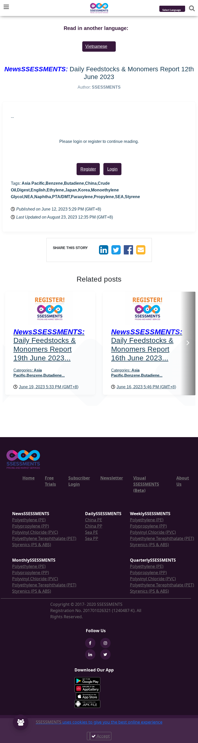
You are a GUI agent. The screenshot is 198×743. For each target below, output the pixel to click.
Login (112, 169)
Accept (103, 736)
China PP (93, 526)
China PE (93, 520)
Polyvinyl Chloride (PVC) (35, 532)
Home (28, 478)
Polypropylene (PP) (30, 526)
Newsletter (111, 478)
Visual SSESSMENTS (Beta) (146, 484)
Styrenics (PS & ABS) (31, 544)
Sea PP (91, 538)
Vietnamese (96, 46)
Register (88, 169)
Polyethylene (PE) (29, 520)
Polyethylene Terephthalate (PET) (44, 538)
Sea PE (91, 532)
